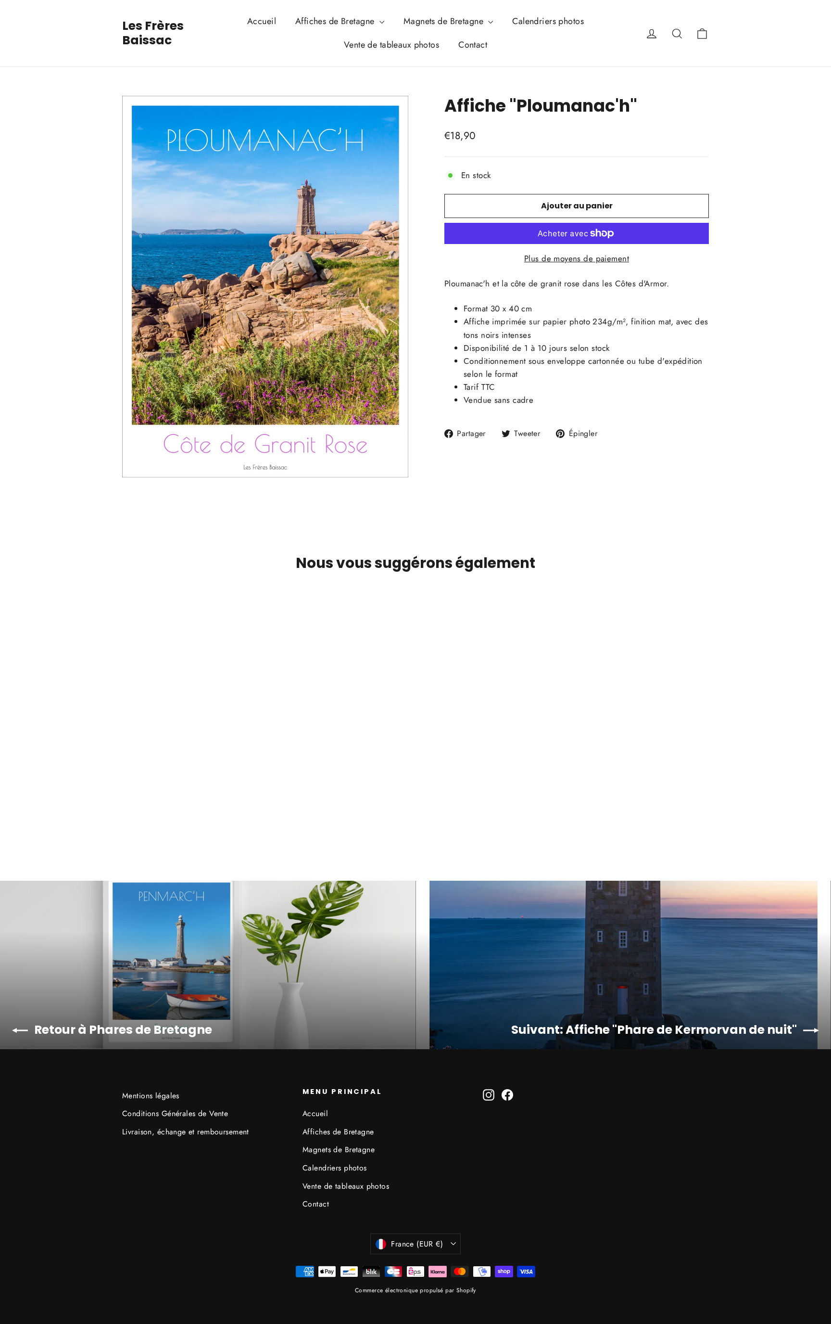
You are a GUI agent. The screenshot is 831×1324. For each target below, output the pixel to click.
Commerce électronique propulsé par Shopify (415, 1290)
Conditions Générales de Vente (175, 1113)
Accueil (261, 21)
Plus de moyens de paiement (576, 258)
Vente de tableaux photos (391, 45)
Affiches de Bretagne (336, 21)
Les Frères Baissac (153, 33)
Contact (472, 45)
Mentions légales (150, 1095)
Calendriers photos (548, 21)
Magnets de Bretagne (444, 21)
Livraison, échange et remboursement (185, 1131)
